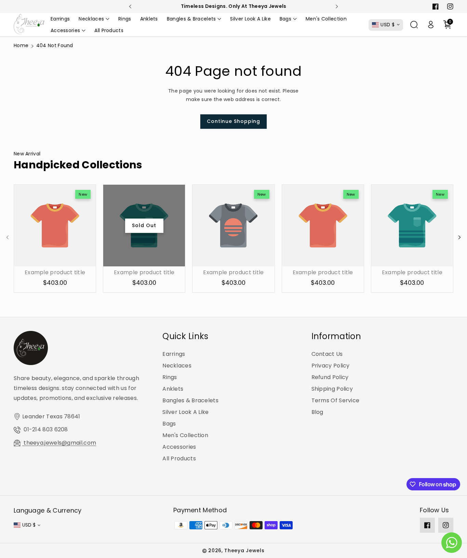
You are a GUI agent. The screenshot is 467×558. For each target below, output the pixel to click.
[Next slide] (337, 6)
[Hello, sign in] (431, 24)
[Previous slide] (130, 6)
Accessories (179, 447)
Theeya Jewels (244, 550)
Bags (169, 424)
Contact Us (327, 354)
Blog (317, 412)
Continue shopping (233, 121)
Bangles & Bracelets (190, 400)
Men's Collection (185, 435)
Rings (169, 377)
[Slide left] (7, 237)
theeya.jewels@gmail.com (59, 443)
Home (21, 45)
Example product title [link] (55, 272)
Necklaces (176, 365)
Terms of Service (335, 400)
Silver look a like (185, 412)
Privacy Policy (330, 365)
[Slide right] (459, 237)
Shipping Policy (332, 389)
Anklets (172, 389)
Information (336, 336)
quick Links (185, 336)
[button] (94, 19)
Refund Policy (330, 377)
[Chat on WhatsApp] (451, 542)
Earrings (173, 354)
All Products (179, 458)
